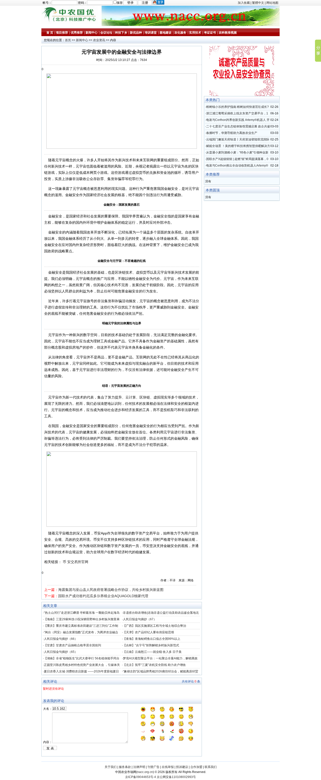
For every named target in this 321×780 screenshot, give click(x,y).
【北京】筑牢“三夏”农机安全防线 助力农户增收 (154, 665)
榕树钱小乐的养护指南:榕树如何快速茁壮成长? (237, 107)
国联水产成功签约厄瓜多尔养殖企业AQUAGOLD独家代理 (103, 596)
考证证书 (210, 32)
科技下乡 (121, 32)
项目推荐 (62, 32)
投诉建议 (182, 767)
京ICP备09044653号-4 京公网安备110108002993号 (160, 777)
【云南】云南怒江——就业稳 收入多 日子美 (152, 652)
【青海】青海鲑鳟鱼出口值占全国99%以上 (151, 639)
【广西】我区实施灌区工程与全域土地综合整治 (154, 626)
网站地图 (272, 3)
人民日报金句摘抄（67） (139, 619)
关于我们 (111, 767)
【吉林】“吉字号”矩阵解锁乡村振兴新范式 (151, 645)
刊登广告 (153, 767)
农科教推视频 (228, 32)
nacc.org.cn (145, 772)
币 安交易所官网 (75, 562)
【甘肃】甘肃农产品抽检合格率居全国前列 (72, 645)
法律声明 (139, 767)
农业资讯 (99, 40)
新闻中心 (92, 32)
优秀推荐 (77, 32)
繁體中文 (258, 3)
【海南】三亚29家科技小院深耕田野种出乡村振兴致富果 (82, 619)
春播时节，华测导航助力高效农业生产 (231, 133)
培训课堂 (151, 32)
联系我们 (211, 767)
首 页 (49, 32)
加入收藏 (244, 3)
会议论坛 (106, 32)
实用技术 (195, 32)
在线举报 (168, 767)
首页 (68, 40)
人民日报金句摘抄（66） (60, 639)
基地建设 (165, 32)
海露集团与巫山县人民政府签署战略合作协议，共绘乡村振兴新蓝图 (111, 590)
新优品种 (136, 32)
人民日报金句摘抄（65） (60, 652)
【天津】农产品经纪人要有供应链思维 (148, 632)
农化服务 (180, 32)
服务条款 (125, 767)
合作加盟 (196, 767)
